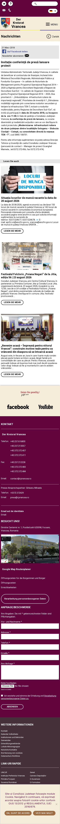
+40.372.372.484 (18, 471)
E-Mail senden (5, 10)
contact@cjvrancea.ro (20, 478)
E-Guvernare (35, 779)
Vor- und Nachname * (11, 621)
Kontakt (4, 731)
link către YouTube (45, 405)
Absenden (12, 706)
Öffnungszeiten (8, 583)
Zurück (55, 36)
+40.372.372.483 (18, 467)
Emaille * (5, 653)
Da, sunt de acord (18, 813)
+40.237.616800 (17, 441)
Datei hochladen (8, 683)
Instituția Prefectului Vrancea (13, 776)
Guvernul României (9, 782)
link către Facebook (18, 405)
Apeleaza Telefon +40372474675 (10, 10)
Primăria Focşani (8, 779)
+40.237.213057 (17, 446)
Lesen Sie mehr (12, 231)
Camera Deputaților (38, 776)
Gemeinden (6, 740)
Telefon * (5, 642)
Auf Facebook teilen (17, 51)
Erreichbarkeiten (8, 587)
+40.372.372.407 (18, 450)
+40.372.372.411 (18, 455)
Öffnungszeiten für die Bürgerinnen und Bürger (23, 578)
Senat (32, 772)
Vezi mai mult (44, 813)
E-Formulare (35, 782)
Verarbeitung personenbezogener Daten (25, 599)
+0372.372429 (17, 493)
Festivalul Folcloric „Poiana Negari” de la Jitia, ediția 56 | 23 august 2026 (29, 276)
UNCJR (4, 772)
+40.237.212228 (17, 462)
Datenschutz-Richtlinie (10, 756)
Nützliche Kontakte (9, 750)
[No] (56, 804)
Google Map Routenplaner (16, 569)
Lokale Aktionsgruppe (10, 746)
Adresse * (6, 632)
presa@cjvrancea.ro (19, 497)
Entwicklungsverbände (10, 743)
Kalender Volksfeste (9, 734)
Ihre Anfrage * (8, 663)
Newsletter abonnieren (13, 56)
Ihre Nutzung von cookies (11, 753)
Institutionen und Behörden (12, 737)
